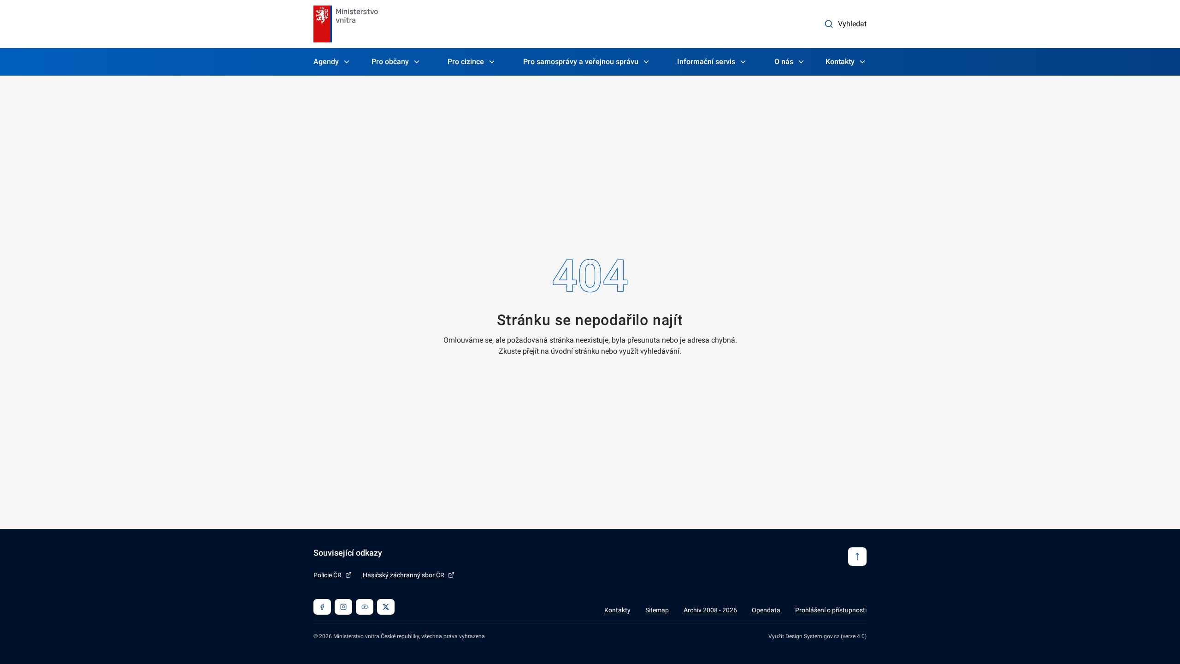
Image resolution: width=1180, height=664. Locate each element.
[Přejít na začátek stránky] (857, 556)
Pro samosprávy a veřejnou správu (580, 61)
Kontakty (840, 61)
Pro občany (390, 61)
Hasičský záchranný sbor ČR (403, 575)
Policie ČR (327, 575)
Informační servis (706, 61)
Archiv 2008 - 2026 (710, 610)
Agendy (326, 61)
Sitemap (657, 610)
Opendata (766, 610)
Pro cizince (466, 61)
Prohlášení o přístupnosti (831, 610)
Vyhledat (852, 23)
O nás (783, 61)
